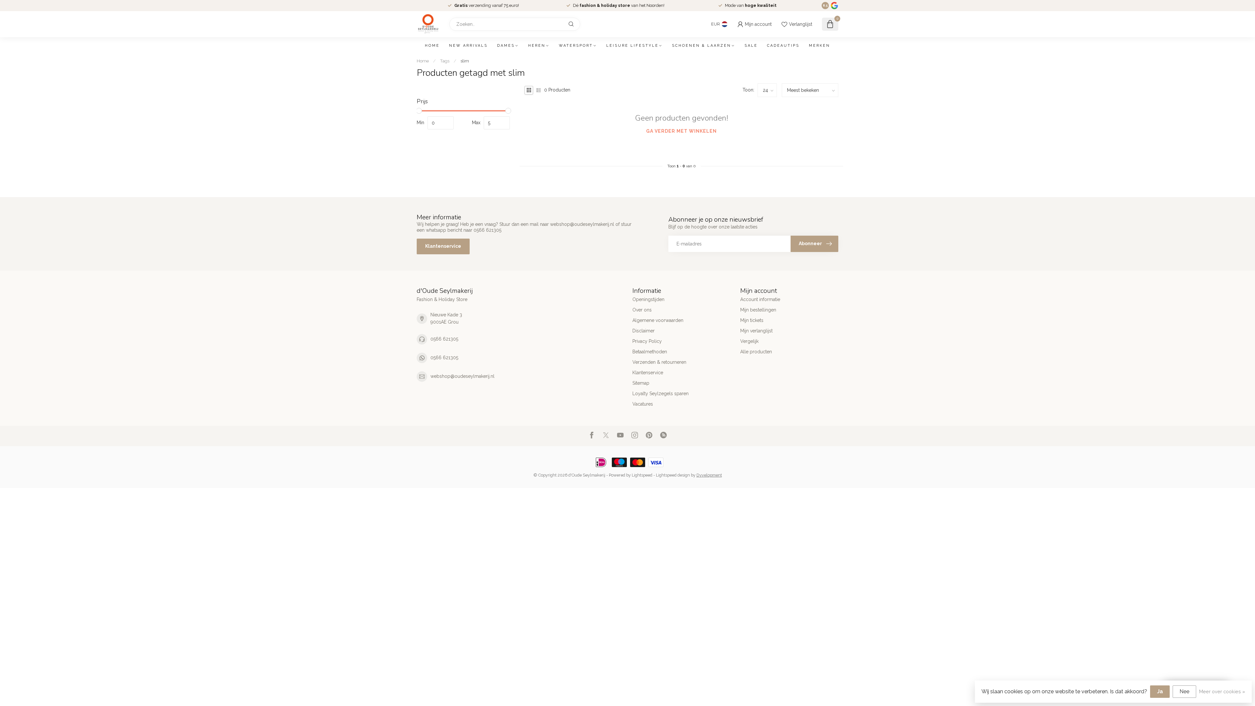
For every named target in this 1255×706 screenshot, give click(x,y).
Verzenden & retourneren (659, 362)
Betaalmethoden (649, 351)
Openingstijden (648, 299)
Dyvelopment (709, 475)
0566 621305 (444, 339)
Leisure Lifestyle (632, 45)
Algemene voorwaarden (657, 320)
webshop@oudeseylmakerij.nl (462, 376)
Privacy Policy (647, 341)
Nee (1184, 691)
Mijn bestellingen (758, 309)
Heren (536, 45)
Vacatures (642, 404)
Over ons (642, 309)
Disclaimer (643, 330)
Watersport (576, 45)
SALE (751, 45)
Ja (1160, 691)
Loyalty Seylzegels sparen (660, 393)
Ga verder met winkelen (681, 131)
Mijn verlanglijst (756, 330)
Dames (506, 45)
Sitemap (640, 383)
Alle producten (756, 351)
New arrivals (468, 45)
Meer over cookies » (1222, 691)
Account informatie (760, 299)
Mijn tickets (751, 320)
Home (432, 45)
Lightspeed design (673, 475)
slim (464, 60)
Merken (819, 45)
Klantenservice (443, 246)
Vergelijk (749, 341)
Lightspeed (642, 475)
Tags (444, 60)
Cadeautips (783, 45)
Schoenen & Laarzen (701, 45)
